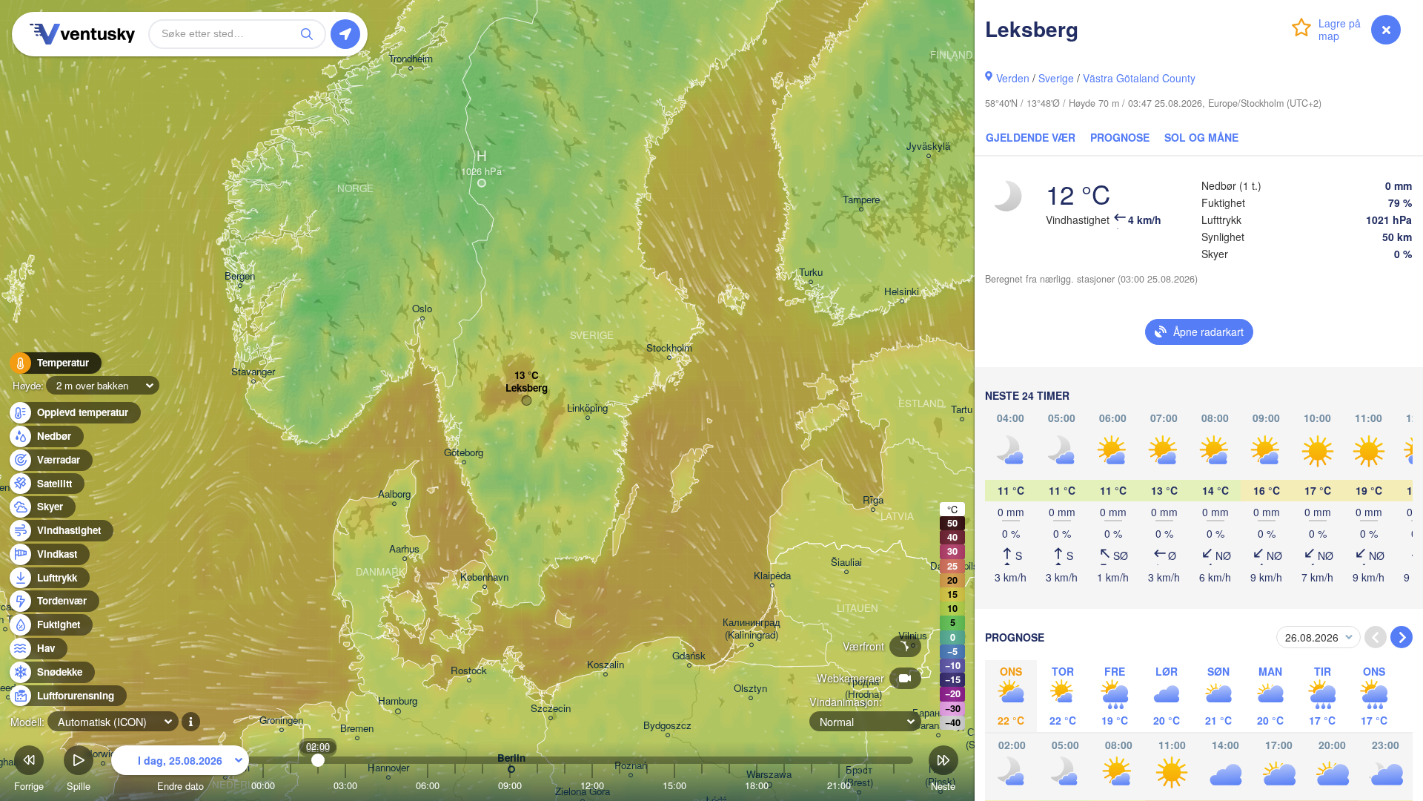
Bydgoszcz (667, 725)
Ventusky (80, 34)
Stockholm (669, 348)
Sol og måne (1201, 137)
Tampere (861, 200)
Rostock (469, 671)
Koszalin (605, 665)
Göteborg (463, 452)
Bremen (357, 728)
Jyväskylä (928, 146)
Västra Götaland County (1139, 77)
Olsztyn (750, 688)
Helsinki (901, 292)
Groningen (281, 720)
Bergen (240, 276)
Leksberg (526, 388)
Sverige (1056, 77)
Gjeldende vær (1030, 137)
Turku (811, 272)
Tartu (961, 409)
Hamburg (397, 701)
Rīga (873, 500)
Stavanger (253, 372)
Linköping (587, 408)
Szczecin (551, 708)
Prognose (1120, 137)
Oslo (422, 309)
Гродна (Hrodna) (863, 688)
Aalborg (394, 494)
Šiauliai (846, 562)
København (484, 577)
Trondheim (410, 59)
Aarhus (404, 549)
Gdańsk (689, 656)
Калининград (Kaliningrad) (751, 629)
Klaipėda (772, 576)
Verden (1012, 77)
